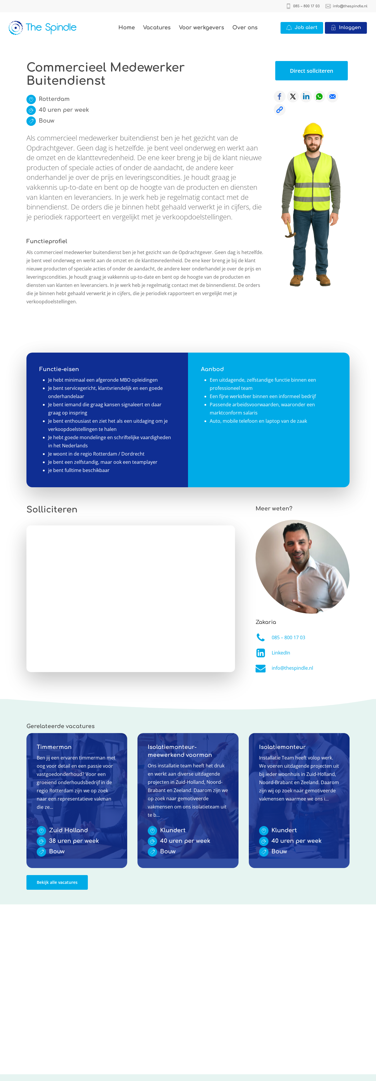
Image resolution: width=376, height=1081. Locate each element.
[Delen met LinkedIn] (306, 96)
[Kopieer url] (280, 110)
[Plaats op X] (293, 96)
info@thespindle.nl (292, 668)
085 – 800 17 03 (288, 637)
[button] (311, 70)
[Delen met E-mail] (332, 96)
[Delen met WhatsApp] (319, 96)
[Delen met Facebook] (280, 96)
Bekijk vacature (43, 737)
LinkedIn (281, 652)
